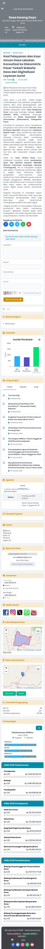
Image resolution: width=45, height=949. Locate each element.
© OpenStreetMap (28, 650)
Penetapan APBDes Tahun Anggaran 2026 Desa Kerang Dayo (25, 439)
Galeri (9, 525)
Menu (23, 45)
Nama (6, 262)
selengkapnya (10, 581)
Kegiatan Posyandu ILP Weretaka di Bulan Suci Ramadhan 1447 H (24, 418)
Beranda (6, 53)
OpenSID (39, 650)
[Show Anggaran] (17, 738)
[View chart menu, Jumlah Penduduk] (39, 339)
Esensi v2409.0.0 (14, 933)
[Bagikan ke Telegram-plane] (17, 224)
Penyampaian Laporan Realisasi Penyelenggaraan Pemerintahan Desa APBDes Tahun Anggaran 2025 (24, 452)
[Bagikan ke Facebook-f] (5, 224)
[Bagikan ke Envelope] (28, 224)
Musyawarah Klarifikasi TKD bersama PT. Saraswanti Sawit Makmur (22, 406)
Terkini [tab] (9, 387)
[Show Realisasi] (28, 738)
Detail (21, 693)
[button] (6, 630)
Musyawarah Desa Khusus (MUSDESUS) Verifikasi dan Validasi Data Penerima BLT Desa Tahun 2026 (25, 465)
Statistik (10, 332)
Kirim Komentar (12, 299)
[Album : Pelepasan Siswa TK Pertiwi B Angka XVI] (9, 535)
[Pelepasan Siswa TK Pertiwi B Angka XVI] (19, 31)
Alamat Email (8, 272)
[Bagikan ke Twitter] (11, 224)
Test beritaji (13, 395)
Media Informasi (15, 41)
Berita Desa (18, 53)
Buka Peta (9, 693)
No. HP (6, 282)
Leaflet (19, 650)
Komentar (7, 245)
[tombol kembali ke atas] (40, 944)
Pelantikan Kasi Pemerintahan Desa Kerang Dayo (24, 429)
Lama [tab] (22, 485)
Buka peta (7, 652)
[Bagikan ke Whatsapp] (23, 224)
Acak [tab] (36, 387)
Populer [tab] (23, 387)
